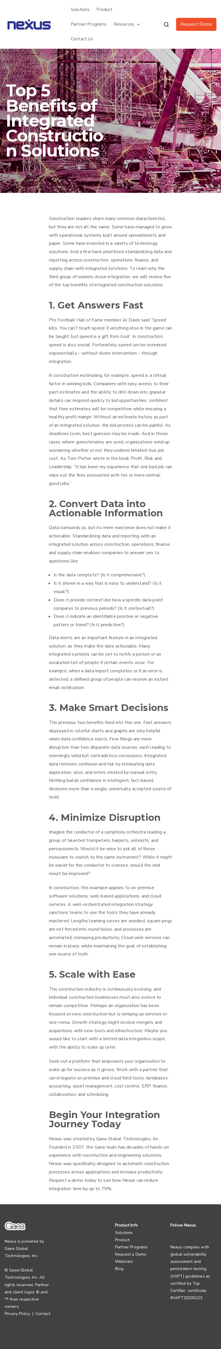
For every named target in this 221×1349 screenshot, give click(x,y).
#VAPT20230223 (186, 1298)
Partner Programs (89, 24)
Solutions (80, 9)
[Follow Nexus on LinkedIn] (180, 1232)
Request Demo (196, 24)
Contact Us (82, 39)
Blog (119, 1268)
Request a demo (66, 1180)
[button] (137, 24)
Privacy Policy (17, 1313)
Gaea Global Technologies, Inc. (127, 1139)
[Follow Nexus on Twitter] (172, 1232)
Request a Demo (130, 1254)
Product (104, 9)
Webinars (124, 1261)
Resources (124, 24)
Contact (43, 1313)
